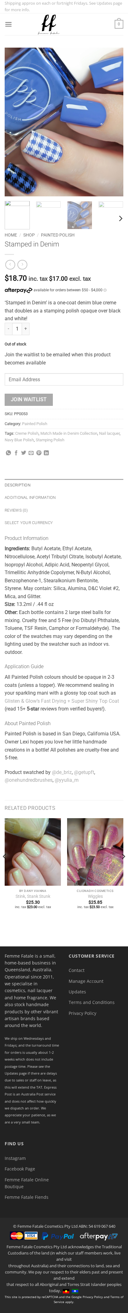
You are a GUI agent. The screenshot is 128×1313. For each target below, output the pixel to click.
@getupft (84, 772)
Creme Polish (27, 433)
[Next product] (10, 265)
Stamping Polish (50, 440)
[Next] (113, 122)
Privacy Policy (82, 1013)
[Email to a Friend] (31, 453)
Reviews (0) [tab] (16, 510)
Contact (77, 970)
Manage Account (86, 981)
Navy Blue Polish (19, 440)
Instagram (15, 1158)
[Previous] (15, 122)
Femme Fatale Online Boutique (27, 1183)
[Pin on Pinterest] (38, 453)
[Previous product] (22, 265)
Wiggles (95, 896)
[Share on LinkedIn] (46, 453)
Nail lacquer (109, 433)
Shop (29, 234)
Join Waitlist (29, 399)
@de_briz (62, 772)
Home (11, 234)
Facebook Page (20, 1169)
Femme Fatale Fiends (26, 1197)
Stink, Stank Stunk (33, 896)
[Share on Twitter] (23, 453)
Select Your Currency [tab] (29, 522)
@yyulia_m (67, 780)
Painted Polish (58, 234)
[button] (8, 24)
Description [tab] (17, 485)
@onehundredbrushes (29, 780)
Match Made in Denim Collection (68, 433)
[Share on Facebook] (16, 453)
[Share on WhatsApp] (8, 453)
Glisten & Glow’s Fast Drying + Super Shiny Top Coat (62, 701)
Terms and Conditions (92, 1002)
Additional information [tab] (30, 497)
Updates (77, 992)
